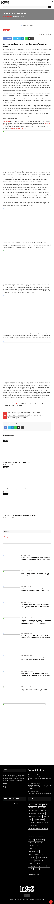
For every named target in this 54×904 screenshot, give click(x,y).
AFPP (9, 412)
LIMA (42, 854)
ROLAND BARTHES (11, 417)
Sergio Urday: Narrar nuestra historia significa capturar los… (20, 515)
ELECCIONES (45, 822)
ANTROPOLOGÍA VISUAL (34, 810)
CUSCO (30, 819)
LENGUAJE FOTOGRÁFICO (23, 415)
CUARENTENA (46, 816)
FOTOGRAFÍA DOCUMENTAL (25, 412)
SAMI (18, 417)
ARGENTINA (44, 810)
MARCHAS (31, 860)
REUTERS (36, 869)
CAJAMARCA (32, 816)
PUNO (48, 866)
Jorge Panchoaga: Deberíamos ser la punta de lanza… (18, 462)
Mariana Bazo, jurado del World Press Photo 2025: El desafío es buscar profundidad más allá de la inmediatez (39, 787)
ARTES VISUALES (32, 813)
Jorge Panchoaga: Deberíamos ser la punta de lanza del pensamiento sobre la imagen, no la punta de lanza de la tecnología (35, 559)
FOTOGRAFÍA (45, 828)
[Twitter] (9, 427)
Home (5, 16)
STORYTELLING (24, 417)
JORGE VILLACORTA (33, 845)
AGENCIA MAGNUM (37, 804)
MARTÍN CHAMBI (39, 860)
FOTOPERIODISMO (36, 412)
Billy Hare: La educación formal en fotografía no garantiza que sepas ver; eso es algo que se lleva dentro (39, 778)
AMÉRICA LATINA (32, 807)
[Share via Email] (29, 38)
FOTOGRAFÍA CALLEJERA (34, 831)
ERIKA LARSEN (15, 412)
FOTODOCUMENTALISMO (34, 828)
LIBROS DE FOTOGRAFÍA (34, 854)
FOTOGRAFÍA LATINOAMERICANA (36, 837)
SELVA (30, 872)
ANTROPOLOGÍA (42, 807)
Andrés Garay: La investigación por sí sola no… (16, 489)
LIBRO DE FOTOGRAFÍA (34, 851)
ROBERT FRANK (43, 869)
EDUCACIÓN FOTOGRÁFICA (35, 822)
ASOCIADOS (7, 542)
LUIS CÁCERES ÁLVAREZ (36, 415)
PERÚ (43, 415)
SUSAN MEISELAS (37, 872)
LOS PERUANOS (32, 857)
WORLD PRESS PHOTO (34, 874)
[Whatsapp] (26, 38)
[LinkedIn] (22, 38)
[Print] (32, 38)
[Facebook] (5, 427)
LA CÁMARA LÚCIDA (12, 415)
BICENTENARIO (41, 813)
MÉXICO (38, 863)
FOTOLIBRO (31, 839)
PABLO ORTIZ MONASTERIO (35, 866)
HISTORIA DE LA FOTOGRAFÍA (35, 842)
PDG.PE (44, 899)
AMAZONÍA (45, 804)
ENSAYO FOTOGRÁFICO (34, 825)
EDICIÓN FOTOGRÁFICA (39, 819)
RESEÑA (30, 869)
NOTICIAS (9, 16)
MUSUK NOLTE (32, 863)
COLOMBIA (38, 816)
